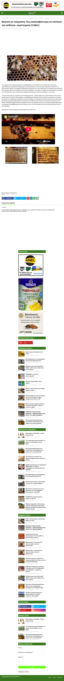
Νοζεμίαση (12, 18)
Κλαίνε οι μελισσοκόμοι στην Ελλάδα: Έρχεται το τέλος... (35, 389)
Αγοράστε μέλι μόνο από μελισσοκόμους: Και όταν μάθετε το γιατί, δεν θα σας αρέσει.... (35, 536)
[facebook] (25, 606)
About (54, 677)
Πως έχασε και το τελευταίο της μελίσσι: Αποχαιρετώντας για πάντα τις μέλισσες (36, 458)
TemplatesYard (13, 678)
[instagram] (39, 610)
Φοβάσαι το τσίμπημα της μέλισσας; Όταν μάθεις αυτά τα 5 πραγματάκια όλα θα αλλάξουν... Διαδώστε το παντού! (35, 569)
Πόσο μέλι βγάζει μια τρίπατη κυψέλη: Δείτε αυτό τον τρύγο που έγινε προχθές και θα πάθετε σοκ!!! (35, 397)
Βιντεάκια (8, 194)
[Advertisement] (32, 43)
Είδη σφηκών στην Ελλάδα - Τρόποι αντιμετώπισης (35, 434)
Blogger (25, 678)
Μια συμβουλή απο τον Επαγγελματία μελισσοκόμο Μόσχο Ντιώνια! (35, 360)
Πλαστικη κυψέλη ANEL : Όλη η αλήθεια (34, 382)
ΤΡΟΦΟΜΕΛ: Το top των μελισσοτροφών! (32, 375)
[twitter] (39, 606)
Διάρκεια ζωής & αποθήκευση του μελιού (34, 352)
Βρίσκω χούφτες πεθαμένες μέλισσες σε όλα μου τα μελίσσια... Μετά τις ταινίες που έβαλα (35, 405)
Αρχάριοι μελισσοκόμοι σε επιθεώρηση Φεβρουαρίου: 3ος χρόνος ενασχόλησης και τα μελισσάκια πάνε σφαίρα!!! (36, 467)
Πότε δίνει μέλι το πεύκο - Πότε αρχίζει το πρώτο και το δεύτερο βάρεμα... (35, 482)
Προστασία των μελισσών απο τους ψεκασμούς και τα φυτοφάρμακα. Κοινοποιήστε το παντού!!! (35, 490)
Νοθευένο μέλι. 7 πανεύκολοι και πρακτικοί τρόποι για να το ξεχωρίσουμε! (34, 544)
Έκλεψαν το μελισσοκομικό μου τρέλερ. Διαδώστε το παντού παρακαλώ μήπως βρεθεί (34, 594)
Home (49, 677)
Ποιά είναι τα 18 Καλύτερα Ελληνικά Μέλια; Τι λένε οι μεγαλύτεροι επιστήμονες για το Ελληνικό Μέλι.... (35, 586)
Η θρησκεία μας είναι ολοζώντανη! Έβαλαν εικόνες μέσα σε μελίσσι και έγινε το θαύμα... (35, 368)
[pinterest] (25, 610)
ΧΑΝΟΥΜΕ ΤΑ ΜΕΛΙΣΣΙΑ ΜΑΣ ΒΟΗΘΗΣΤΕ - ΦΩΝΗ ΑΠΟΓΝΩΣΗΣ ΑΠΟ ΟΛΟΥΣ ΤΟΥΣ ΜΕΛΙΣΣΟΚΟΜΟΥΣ (35, 413)
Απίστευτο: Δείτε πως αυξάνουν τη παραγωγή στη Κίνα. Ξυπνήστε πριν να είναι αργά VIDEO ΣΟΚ (36, 560)
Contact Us (59, 677)
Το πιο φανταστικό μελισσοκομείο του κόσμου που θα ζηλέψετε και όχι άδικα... (35, 442)
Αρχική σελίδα (5, 18)
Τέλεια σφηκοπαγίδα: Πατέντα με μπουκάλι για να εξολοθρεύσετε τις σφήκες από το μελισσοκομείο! (34, 421)
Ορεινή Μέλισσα (7, 28)
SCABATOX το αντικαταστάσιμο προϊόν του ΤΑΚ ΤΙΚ (34, 497)
